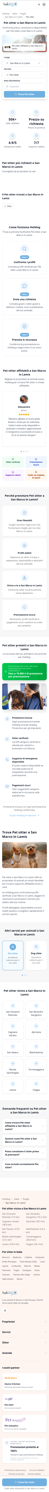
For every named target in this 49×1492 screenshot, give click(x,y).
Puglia (23, 13)
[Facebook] (5, 1310)
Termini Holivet (34, 1474)
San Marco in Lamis (14, 17)
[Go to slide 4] (27, 451)
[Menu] (41, 4)
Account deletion (37, 1470)
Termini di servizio (16, 1474)
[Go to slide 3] (25, 451)
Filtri (9, 206)
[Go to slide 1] (21, 451)
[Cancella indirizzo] (39, 63)
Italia (15, 13)
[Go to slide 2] (23, 451)
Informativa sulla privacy (15, 1470)
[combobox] (26, 63)
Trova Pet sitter (26, 94)
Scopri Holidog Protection (23, 815)
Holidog (5, 13)
